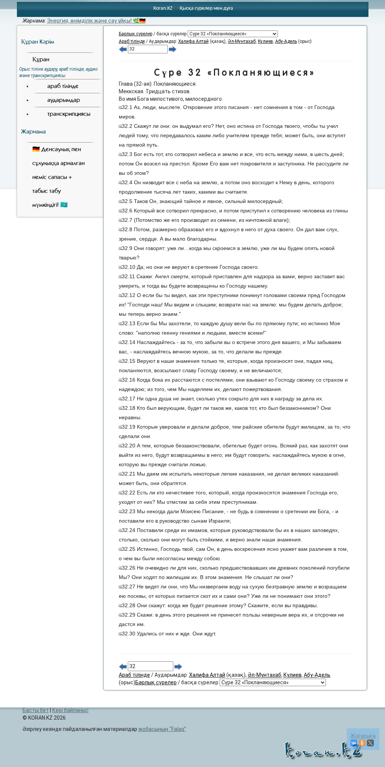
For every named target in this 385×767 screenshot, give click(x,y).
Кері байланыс (70, 710)
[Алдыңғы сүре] (123, 49)
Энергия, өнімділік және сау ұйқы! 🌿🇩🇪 (96, 21)
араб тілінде (63, 86)
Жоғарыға (363, 736)
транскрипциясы (68, 114)
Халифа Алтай (193, 41)
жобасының (161, 729)
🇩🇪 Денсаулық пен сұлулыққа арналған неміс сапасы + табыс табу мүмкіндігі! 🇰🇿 (58, 177)
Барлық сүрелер (135, 33)
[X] (370, 743)
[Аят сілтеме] (120, 107)
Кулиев (265, 41)
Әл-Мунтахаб (242, 41)
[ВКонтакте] (353, 743)
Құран (40, 59)
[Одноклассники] (362, 743)
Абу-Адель (286, 41)
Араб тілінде (132, 41)
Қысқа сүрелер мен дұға (206, 8)
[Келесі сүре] (173, 49)
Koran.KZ (163, 8)
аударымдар (63, 100)
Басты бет (36, 710)
